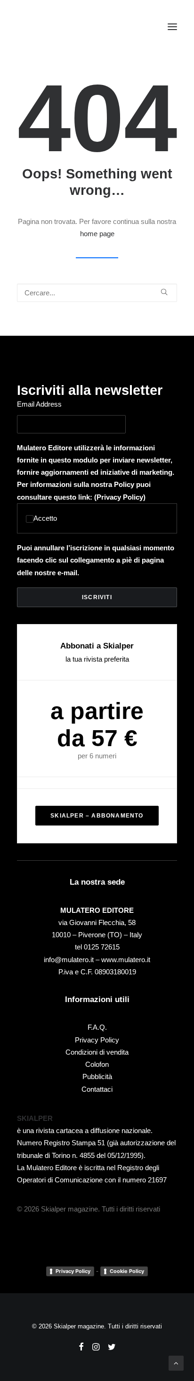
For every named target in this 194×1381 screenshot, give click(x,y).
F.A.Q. (97, 1027)
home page (97, 234)
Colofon (97, 1064)
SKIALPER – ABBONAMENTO (96, 815)
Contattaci (97, 1089)
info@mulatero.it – (72, 960)
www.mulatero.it (125, 960)
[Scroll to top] (176, 1362)
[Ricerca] (97, 293)
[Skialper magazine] (58, 27)
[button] (172, 27)
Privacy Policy (120, 497)
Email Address (39, 404)
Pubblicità (97, 1076)
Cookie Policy (127, 1271)
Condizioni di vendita (97, 1052)
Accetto (45, 518)
